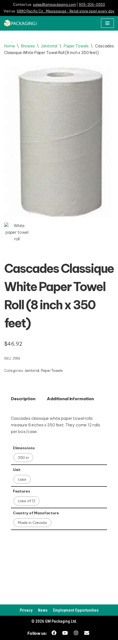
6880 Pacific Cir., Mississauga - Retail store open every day (65, 11)
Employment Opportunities (76, 610)
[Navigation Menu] (107, 23)
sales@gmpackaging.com (54, 4)
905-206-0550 (92, 4)
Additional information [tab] (70, 398)
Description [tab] (23, 398)
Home (9, 46)
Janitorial (49, 46)
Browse (28, 46)
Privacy (26, 610)
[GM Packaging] (20, 23)
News (42, 610)
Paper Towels (76, 46)
